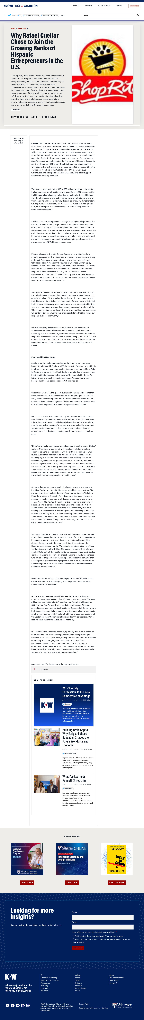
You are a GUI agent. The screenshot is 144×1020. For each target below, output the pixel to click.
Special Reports (104, 6)
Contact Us (113, 983)
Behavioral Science (70, 753)
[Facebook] (13, 1005)
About (111, 975)
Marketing (67, 704)
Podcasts (88, 6)
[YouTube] (23, 1005)
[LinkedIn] (18, 1005)
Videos (77, 991)
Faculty (77, 978)
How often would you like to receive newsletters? (94, 932)
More (62, 15)
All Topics (44, 991)
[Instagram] (28, 1005)
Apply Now (27, 882)
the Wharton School (49, 1008)
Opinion (119, 6)
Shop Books (113, 980)
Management (68, 788)
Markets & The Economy (50, 15)
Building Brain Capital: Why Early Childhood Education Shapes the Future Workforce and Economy (75, 738)
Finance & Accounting (32, 15)
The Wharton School (116, 978)
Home (13, 28)
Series (77, 980)
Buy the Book (116, 882)
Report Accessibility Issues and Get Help (93, 1008)
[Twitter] (7, 1005)
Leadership (45, 988)
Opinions (78, 983)
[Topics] (9, 15)
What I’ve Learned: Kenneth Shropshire (74, 779)
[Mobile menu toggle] (4, 15)
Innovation (16, 109)
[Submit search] (138, 15)
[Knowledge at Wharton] (20, 6)
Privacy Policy (84, 1004)
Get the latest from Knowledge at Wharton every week (99, 936)
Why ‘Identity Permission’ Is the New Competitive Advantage (76, 692)
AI (20, 15)
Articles (76, 6)
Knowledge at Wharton (54, 1004)
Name (74, 912)
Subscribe (134, 6)
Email (74, 922)
